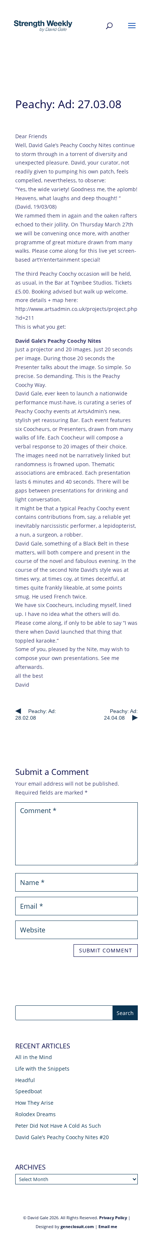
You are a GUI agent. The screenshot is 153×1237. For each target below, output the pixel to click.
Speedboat (28, 1091)
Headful (25, 1080)
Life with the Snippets (42, 1068)
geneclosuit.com (77, 1226)
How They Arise (34, 1102)
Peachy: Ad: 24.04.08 (121, 714)
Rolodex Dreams (35, 1114)
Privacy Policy (113, 1217)
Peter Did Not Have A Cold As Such (58, 1125)
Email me (107, 1226)
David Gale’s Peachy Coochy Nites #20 (62, 1137)
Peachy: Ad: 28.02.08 (35, 714)
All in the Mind (33, 1057)
